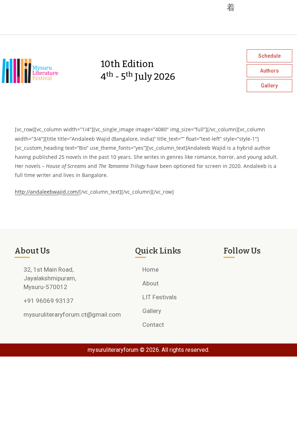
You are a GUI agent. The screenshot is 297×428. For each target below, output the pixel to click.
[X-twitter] (65, 24)
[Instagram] (52, 24)
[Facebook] (39, 24)
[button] (119, 7)
